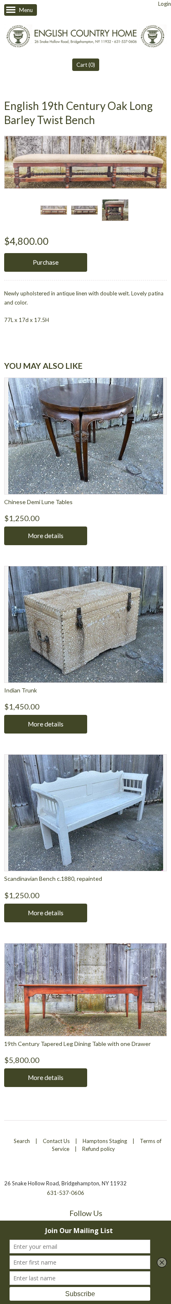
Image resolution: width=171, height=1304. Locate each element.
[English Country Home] (85, 37)
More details (46, 535)
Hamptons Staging (105, 1141)
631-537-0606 (65, 1192)
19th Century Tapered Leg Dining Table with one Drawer (77, 1043)
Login (164, 3)
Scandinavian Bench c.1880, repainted (53, 878)
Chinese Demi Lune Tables (38, 501)
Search (22, 1141)
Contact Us (56, 1141)
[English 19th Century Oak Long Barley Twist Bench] (53, 209)
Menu (26, 10)
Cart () (85, 64)
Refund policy (98, 1149)
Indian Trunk (20, 690)
